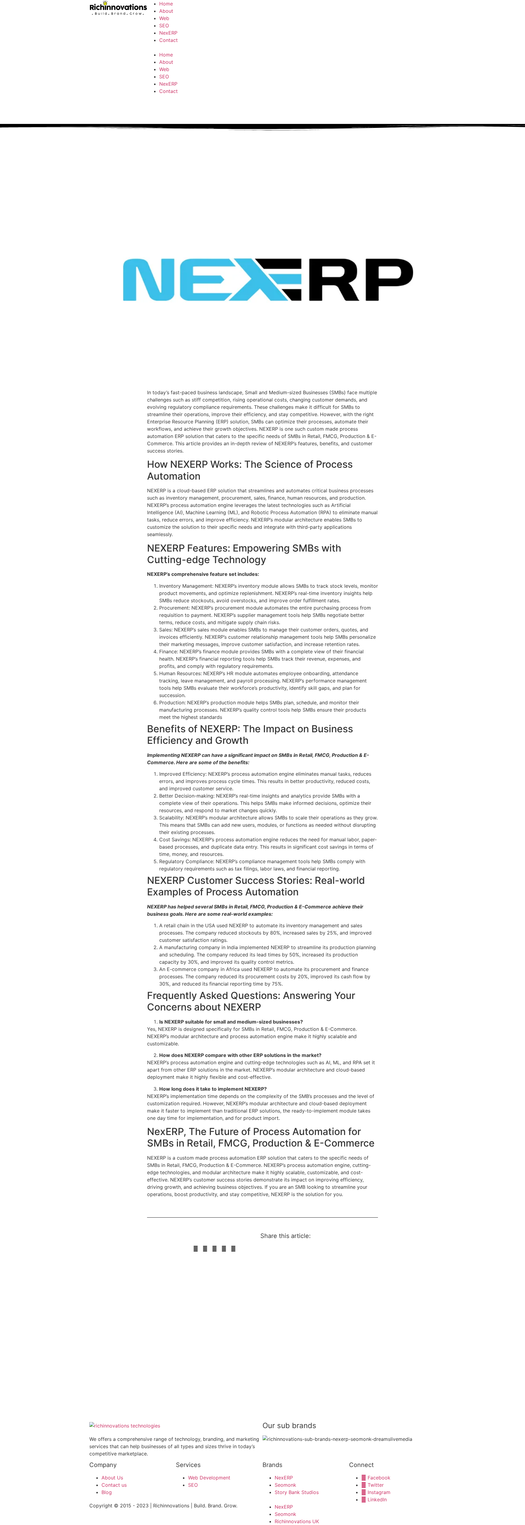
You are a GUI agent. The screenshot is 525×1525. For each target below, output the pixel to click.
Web (164, 18)
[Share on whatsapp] (233, 1248)
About (166, 11)
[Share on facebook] (195, 1248)
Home (166, 4)
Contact (168, 40)
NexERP (168, 33)
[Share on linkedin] (214, 1248)
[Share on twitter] (205, 1248)
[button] (262, 47)
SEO (164, 25)
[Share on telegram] (223, 1248)
